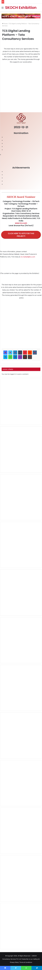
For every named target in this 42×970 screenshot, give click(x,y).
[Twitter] (10, 352)
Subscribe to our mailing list (31, 959)
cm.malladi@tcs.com (27, 257)
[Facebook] (5, 352)
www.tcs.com (21, 223)
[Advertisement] (21, 87)
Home (5, 23)
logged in (13, 374)
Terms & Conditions (26, 962)
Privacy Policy (14, 962)
